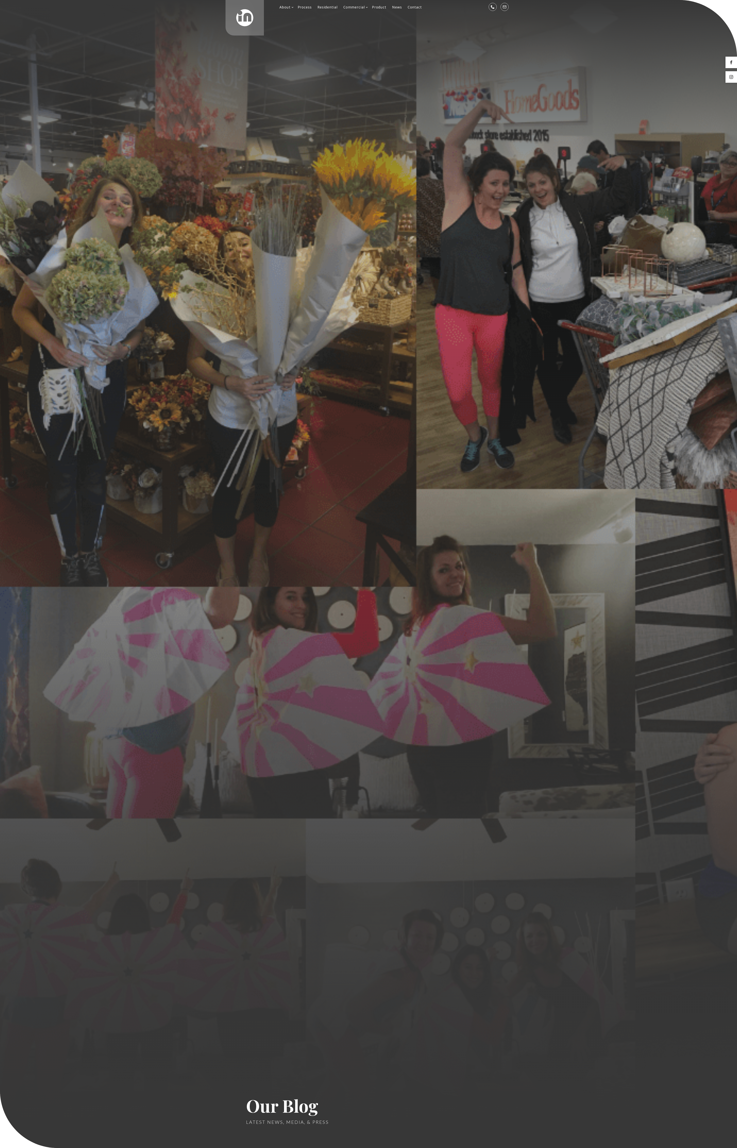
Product (379, 7)
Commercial (354, 7)
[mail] (505, 7)
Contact (415, 7)
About (285, 7)
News (397, 7)
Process (305, 7)
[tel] (493, 7)
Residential (327, 7)
